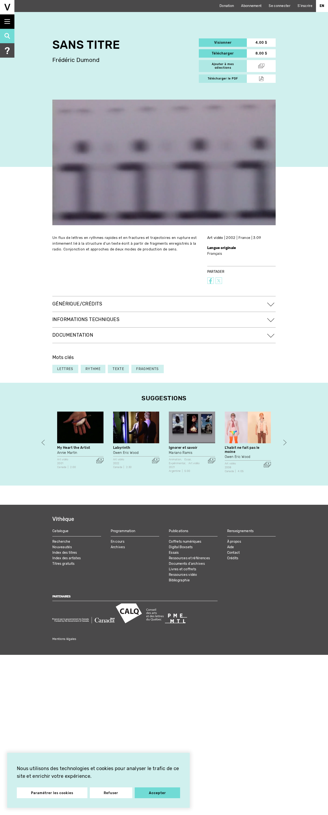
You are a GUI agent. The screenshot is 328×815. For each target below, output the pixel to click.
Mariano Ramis (180, 453)
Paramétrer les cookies (52, 793)
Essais (174, 553)
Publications (178, 531)
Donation (226, 6)
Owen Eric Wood (126, 453)
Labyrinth (121, 448)
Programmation (123, 531)
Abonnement (251, 6)
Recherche (61, 542)
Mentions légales (64, 639)
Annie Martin (67, 453)
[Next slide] (284, 442)
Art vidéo (215, 238)
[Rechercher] (7, 36)
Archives (118, 547)
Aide (230, 547)
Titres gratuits (63, 564)
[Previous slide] (43, 442)
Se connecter (279, 6)
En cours (117, 542)
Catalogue (60, 531)
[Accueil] (7, 7)
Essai (187, 459)
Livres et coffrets (182, 569)
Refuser (111, 793)
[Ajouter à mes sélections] (99, 460)
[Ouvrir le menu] (7, 21)
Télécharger (229, 53)
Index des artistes (66, 558)
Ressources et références (189, 558)
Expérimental (177, 463)
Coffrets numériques (185, 542)
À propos (234, 542)
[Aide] (7, 50)
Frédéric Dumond (76, 60)
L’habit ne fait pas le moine (242, 450)
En (322, 6)
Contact (233, 553)
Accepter (157, 793)
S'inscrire (305, 6)
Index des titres (64, 553)
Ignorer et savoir (183, 448)
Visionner (230, 43)
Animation (175, 459)
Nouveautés (62, 547)
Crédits (232, 558)
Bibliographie (179, 580)
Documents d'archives (187, 564)
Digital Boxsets (181, 547)
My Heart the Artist (73, 448)
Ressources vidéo (183, 575)
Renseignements (240, 531)
